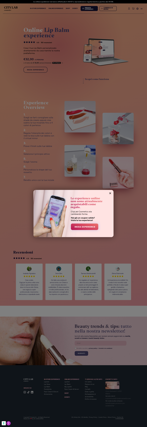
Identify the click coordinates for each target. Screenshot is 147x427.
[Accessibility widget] (8, 423)
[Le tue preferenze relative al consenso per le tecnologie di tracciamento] (4, 423)
